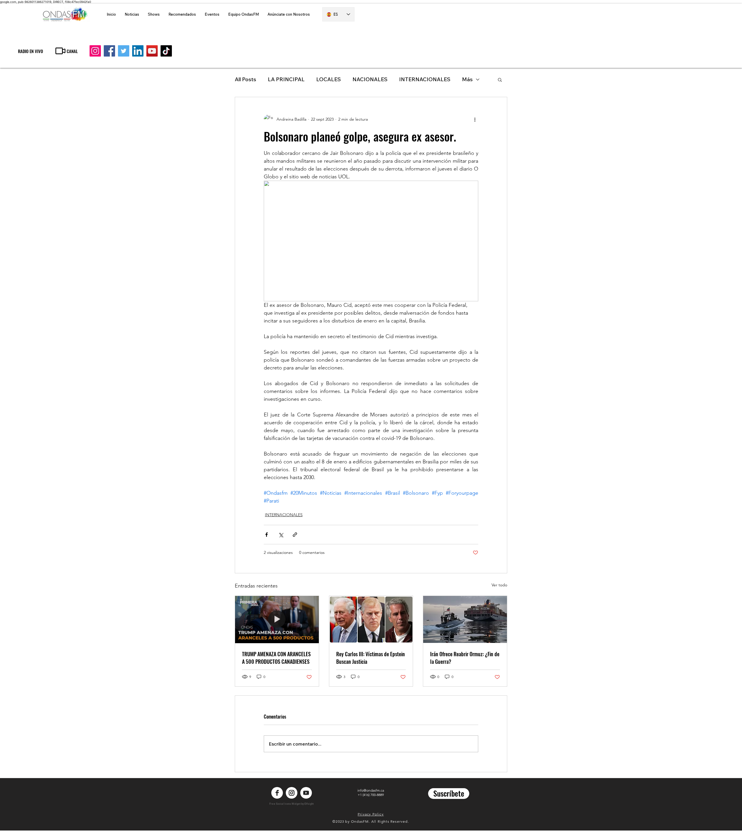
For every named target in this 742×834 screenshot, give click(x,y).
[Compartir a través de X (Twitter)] (280, 534)
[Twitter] (123, 51)
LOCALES (328, 79)
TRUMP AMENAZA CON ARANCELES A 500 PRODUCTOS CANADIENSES (276, 657)
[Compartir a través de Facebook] (266, 534)
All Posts (245, 79)
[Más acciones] (474, 119)
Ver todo (499, 585)
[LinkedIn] (137, 51)
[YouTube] (152, 51)
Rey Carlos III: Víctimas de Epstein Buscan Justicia (370, 657)
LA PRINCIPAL (286, 79)
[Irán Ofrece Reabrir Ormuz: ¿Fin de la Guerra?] (465, 619)
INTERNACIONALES (424, 79)
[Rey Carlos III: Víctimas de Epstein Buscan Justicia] (371, 619)
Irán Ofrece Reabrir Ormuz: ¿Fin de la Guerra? (464, 657)
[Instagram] (95, 51)
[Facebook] (109, 51)
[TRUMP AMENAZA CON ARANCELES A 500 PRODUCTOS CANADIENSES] (277, 619)
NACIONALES (370, 79)
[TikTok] (166, 51)
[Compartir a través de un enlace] (295, 534)
